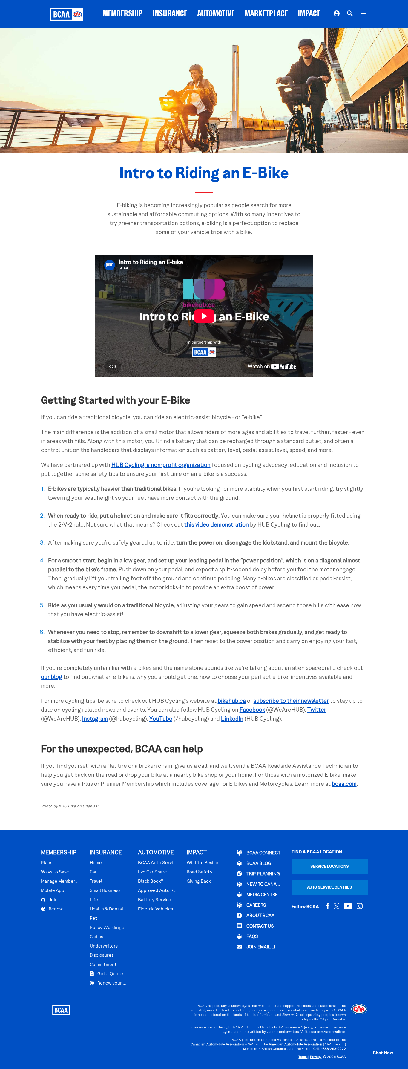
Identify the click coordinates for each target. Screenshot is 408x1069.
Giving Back (199, 881)
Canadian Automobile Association (217, 1044)
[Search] (350, 14)
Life (94, 900)
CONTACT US (260, 926)
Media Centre (262, 895)
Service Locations (329, 867)
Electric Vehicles (155, 909)
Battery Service (154, 900)
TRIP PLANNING (263, 874)
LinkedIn (232, 719)
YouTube (160, 719)
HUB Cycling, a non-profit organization (161, 465)
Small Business (105, 891)
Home (96, 863)
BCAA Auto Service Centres (157, 863)
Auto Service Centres (329, 888)
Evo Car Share (152, 872)
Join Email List (263, 947)
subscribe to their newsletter (291, 701)
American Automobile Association (295, 1044)
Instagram (95, 719)
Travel (96, 881)
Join (53, 900)
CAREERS (256, 905)
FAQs (252, 937)
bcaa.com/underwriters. (327, 1032)
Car (93, 872)
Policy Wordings (107, 928)
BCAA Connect (263, 853)
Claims (96, 937)
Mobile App (52, 891)
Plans (46, 863)
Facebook (252, 710)
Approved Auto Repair (157, 891)
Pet (93, 918)
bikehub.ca (232, 701)
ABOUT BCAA (260, 916)
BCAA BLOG (258, 864)
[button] (376, 1053)
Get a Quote (109, 974)
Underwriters (104, 946)
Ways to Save (55, 872)
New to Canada (263, 884)
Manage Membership (60, 881)
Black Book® (150, 881)
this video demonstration (216, 525)
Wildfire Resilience (204, 863)
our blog (51, 677)
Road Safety (199, 872)
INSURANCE (170, 14)
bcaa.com (344, 784)
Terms (302, 1057)
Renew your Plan (112, 983)
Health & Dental (106, 909)
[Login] (336, 14)
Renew (55, 909)
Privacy (315, 1057)
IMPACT (309, 14)
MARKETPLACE (266, 14)
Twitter (316, 710)
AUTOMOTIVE (216, 14)
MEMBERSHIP (122, 14)
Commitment (103, 965)
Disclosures (101, 955)
